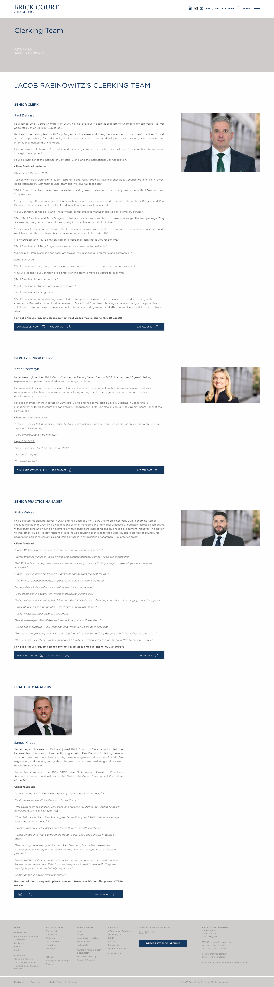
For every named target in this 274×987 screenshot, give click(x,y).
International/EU (53, 942)
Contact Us (114, 953)
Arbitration (51, 945)
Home (17, 927)
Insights (80, 935)
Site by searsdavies (220, 982)
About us (113, 927)
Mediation (50, 948)
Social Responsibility (86, 957)
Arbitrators (19, 940)
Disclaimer (19, 982)
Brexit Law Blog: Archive (163, 943)
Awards (111, 942)
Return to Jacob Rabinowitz (29, 51)
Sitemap (73, 982)
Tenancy (49, 964)
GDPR (111, 938)
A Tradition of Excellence (120, 931)
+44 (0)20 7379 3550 (220, 8)
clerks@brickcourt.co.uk (213, 957)
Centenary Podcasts (23, 959)
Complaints (113, 945)
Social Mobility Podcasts (25, 962)
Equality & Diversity (86, 960)
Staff (16, 950)
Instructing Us (114, 935)
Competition (51, 935)
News (79, 931)
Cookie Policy (55, 982)
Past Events (82, 945)
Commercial (51, 931)
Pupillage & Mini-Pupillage (58, 961)
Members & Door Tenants (26, 936)
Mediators (19, 943)
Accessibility (36, 982)
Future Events (83, 942)
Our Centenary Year (117, 948)
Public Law (51, 938)
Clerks (17, 947)
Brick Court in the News (88, 938)
